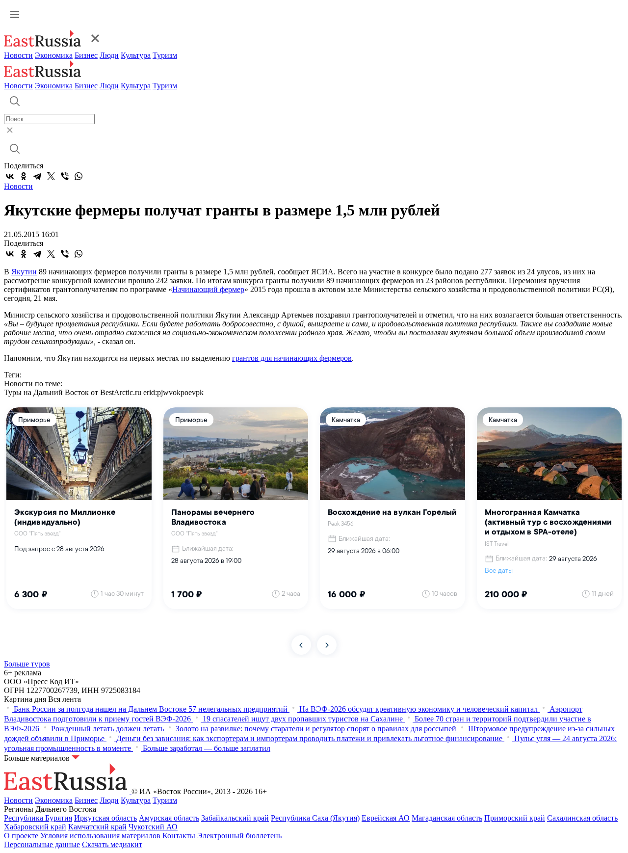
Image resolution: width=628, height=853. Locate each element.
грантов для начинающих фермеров (292, 358)
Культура (136, 55)
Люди (109, 55)
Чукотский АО (153, 827)
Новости (18, 55)
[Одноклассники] (23, 176)
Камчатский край (97, 827)
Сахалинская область (582, 818)
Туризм (165, 55)
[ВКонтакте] (10, 176)
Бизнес (86, 55)
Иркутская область (105, 818)
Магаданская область (447, 818)
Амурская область (169, 818)
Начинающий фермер (208, 289)
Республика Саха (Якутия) (315, 818)
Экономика (54, 55)
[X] (51, 176)
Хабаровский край (35, 827)
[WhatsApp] (78, 176)
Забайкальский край (235, 818)
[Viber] (65, 176)
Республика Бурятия (38, 818)
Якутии (24, 271)
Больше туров (27, 664)
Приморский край (514, 818)
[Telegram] (37, 176)
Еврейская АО (386, 818)
